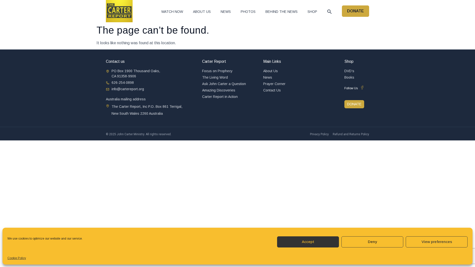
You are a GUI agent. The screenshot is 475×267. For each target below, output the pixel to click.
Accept (308, 242)
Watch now (172, 12)
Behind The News (281, 12)
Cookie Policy (16, 258)
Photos (248, 12)
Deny (372, 242)
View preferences (437, 242)
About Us (202, 12)
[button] (329, 11)
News (226, 12)
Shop (312, 12)
